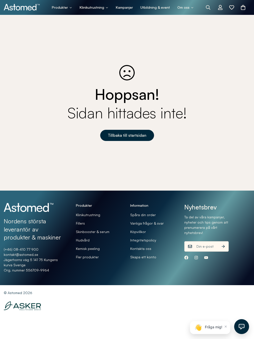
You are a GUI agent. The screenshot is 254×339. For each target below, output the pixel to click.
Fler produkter (87, 257)
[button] (243, 7)
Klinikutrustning (88, 215)
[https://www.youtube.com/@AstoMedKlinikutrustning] (206, 258)
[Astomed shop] (22, 7)
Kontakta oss (140, 248)
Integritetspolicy (143, 240)
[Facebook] (186, 258)
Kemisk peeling (88, 248)
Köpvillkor (138, 232)
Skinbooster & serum (92, 232)
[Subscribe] (223, 246)
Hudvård (83, 240)
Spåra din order (143, 215)
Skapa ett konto (143, 257)
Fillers (80, 223)
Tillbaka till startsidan (127, 135)
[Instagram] (196, 258)
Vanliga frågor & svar (147, 223)
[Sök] (208, 7)
